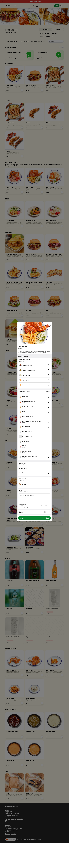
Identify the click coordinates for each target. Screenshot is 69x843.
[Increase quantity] (49, 512)
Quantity (21, 512)
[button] (34, 333)
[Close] (49, 324)
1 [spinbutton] (46, 512)
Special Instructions (23, 491)
